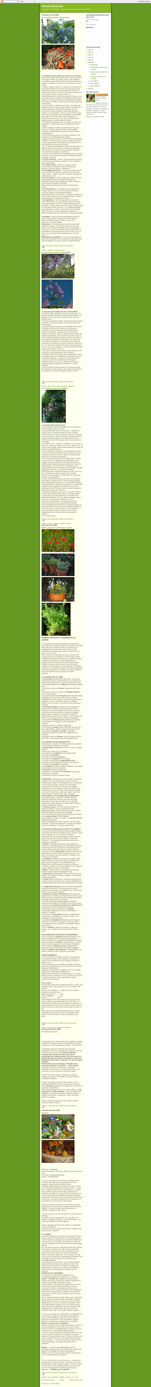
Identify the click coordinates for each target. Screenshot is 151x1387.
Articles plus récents (48, 1380)
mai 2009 (93, 65)
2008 (90, 88)
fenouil (55, 1027)
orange (67, 1377)
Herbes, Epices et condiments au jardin (57, 528)
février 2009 (94, 83)
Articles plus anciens (76, 1380)
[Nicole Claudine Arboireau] (97, 21)
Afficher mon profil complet (95, 116)
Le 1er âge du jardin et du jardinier (55, 388)
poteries (62, 250)
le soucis (45, 1113)
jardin (58, 386)
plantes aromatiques (64, 1027)
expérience (62, 523)
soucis (72, 1377)
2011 (90, 57)
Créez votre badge (91, 24)
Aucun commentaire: (70, 1023)
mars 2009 (93, 81)
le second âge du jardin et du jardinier (56, 252)
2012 (90, 55)
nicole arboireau (103, 94)
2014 (90, 50)
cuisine (49, 1027)
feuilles (56, 250)
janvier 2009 (94, 86)
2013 (90, 52)
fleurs (54, 386)
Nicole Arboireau (52, 6)
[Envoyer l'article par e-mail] (62, 247)
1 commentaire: (68, 245)
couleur (49, 523)
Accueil (62, 1380)
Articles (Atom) (55, 1383)
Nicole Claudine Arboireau (92, 19)
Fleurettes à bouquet (50, 1032)
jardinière (64, 386)
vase (76, 1377)
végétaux (71, 386)
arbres (49, 386)
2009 (90, 62)
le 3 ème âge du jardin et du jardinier (56, 17)
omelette (61, 1377)
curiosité (56, 523)
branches (50, 250)
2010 (90, 60)
